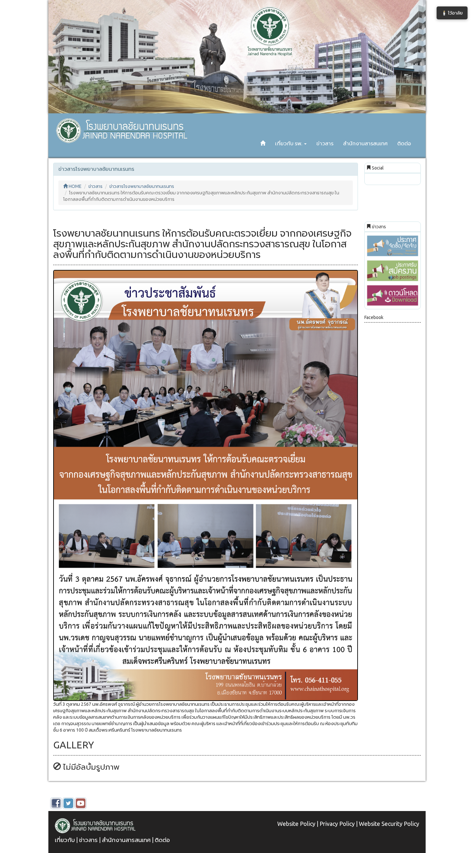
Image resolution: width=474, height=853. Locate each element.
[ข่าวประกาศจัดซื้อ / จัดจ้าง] (392, 246)
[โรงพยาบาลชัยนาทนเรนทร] (120, 121)
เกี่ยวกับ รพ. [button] (289, 143)
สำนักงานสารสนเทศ (365, 143)
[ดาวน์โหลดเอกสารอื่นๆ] (392, 295)
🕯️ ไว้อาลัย (452, 12)
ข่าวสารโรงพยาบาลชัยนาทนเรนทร (141, 186)
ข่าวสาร (324, 143)
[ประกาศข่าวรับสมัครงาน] (392, 271)
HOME (75, 186)
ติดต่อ (404, 143)
